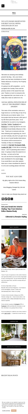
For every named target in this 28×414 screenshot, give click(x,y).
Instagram (16, 304)
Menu (14, 13)
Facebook (16, 124)
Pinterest (4, 126)
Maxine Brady (6, 31)
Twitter (9, 124)
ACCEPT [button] (14, 410)
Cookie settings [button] (6, 410)
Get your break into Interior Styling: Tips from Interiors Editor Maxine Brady (11, 208)
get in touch (7, 313)
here (21, 159)
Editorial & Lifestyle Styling (16, 216)
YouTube (4, 124)
